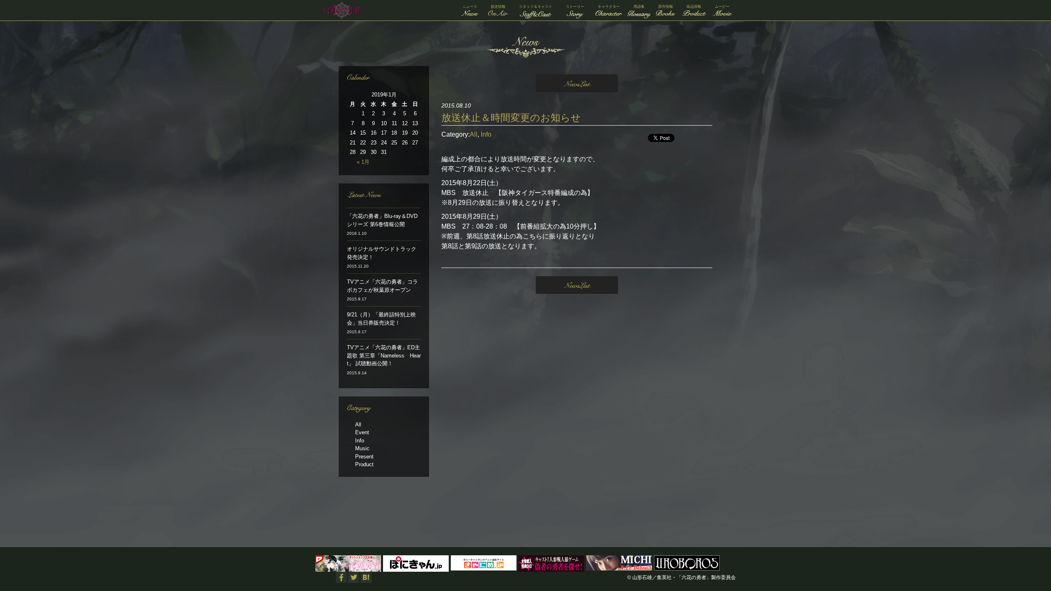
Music (362, 448)
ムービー (722, 7)
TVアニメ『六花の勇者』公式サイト (340, 10)
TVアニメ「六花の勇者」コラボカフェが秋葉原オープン (382, 286)
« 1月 (363, 162)
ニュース (469, 7)
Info (486, 134)
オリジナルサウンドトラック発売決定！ (381, 253)
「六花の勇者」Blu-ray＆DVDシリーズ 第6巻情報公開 (382, 220)
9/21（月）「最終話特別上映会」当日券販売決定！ (381, 319)
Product (364, 464)
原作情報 (665, 7)
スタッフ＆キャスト (535, 7)
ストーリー (575, 7)
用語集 (639, 7)
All (473, 134)
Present (364, 457)
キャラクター (609, 7)
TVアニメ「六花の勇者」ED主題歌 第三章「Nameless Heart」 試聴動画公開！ (384, 355)
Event (362, 432)
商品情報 (693, 7)
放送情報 (498, 7)
